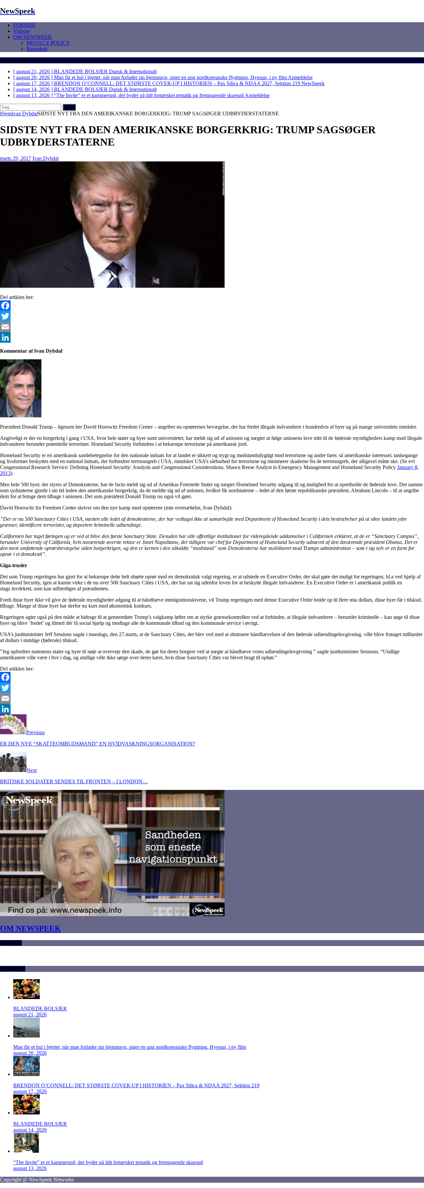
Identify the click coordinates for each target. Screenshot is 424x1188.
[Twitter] (212, 316)
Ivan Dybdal (45, 158)
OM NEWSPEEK (32, 37)
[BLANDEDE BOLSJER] (26, 997)
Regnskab (36, 49)
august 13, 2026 (30, 1168)
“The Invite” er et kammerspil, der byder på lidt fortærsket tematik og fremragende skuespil (108, 1162)
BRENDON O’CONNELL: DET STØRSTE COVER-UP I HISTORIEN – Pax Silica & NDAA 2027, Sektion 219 (136, 1085)
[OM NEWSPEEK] (112, 914)
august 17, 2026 (30, 1091)
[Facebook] (212, 305)
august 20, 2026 (30, 1053)
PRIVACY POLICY (48, 43)
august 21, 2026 (30, 1014)
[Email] (212, 327)
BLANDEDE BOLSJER (40, 1008)
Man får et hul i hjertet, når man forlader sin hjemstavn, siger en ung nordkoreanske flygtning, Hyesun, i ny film (129, 1047)
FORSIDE (24, 25)
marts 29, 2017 (15, 158)
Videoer (21, 31)
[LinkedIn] (212, 337)
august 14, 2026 (30, 1130)
